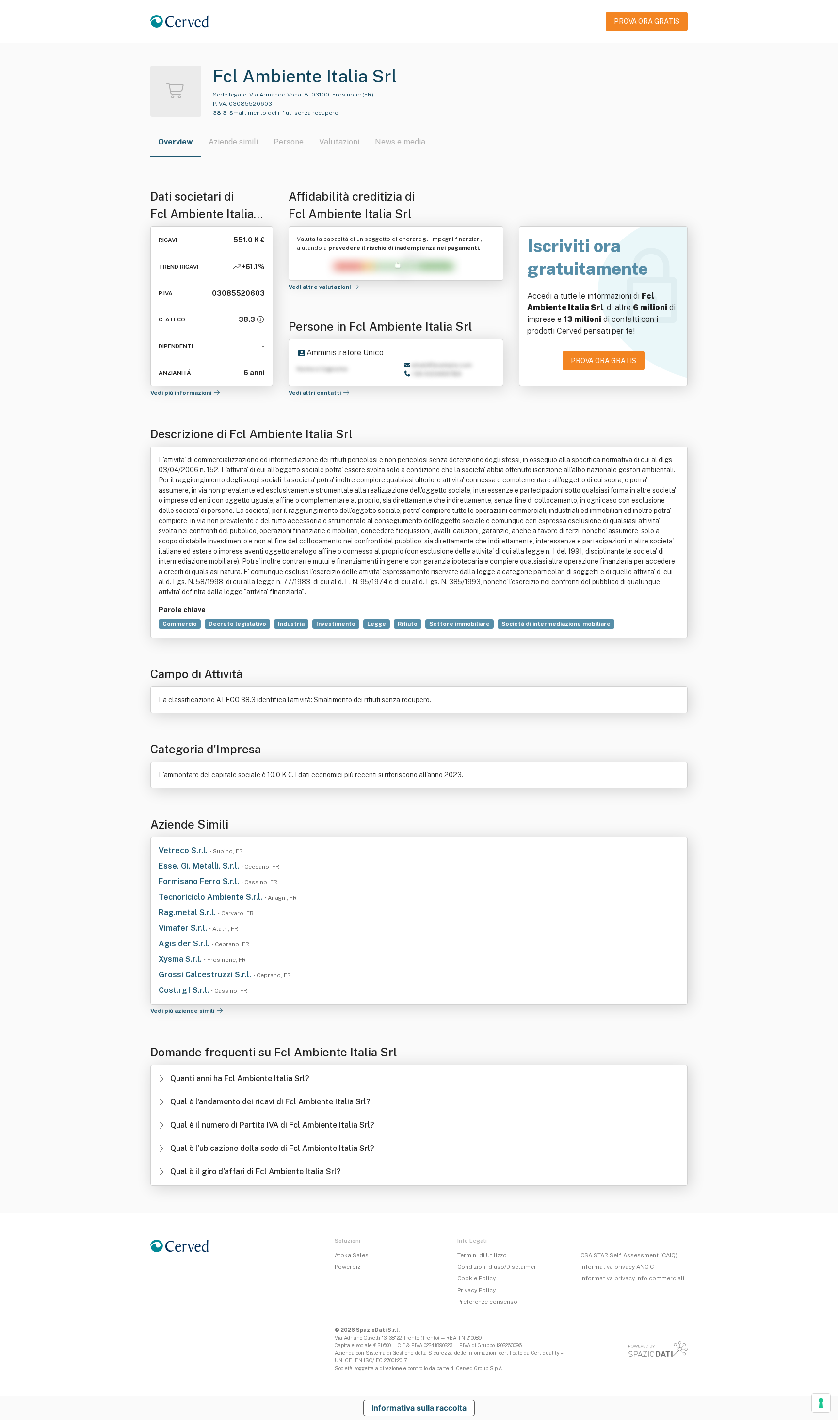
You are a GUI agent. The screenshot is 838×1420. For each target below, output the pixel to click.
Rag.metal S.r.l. (188, 912)
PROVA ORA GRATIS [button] (646, 21)
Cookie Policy (476, 1278)
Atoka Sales (352, 1255)
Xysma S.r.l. (181, 959)
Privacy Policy (476, 1290)
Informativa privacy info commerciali (632, 1278)
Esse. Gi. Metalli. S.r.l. (200, 866)
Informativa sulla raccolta (419, 1408)
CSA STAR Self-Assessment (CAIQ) (628, 1255)
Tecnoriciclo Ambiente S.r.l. (211, 897)
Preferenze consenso (487, 1301)
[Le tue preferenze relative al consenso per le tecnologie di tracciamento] (821, 1403)
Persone (289, 141)
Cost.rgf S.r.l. (185, 990)
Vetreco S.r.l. (184, 850)
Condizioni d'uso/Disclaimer (496, 1266)
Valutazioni (339, 141)
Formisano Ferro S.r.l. (200, 881)
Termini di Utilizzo (482, 1255)
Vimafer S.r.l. (184, 928)
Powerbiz (347, 1266)
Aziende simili (233, 141)
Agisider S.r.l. (185, 943)
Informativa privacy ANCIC (617, 1266)
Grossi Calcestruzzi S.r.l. (206, 974)
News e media (400, 141)
